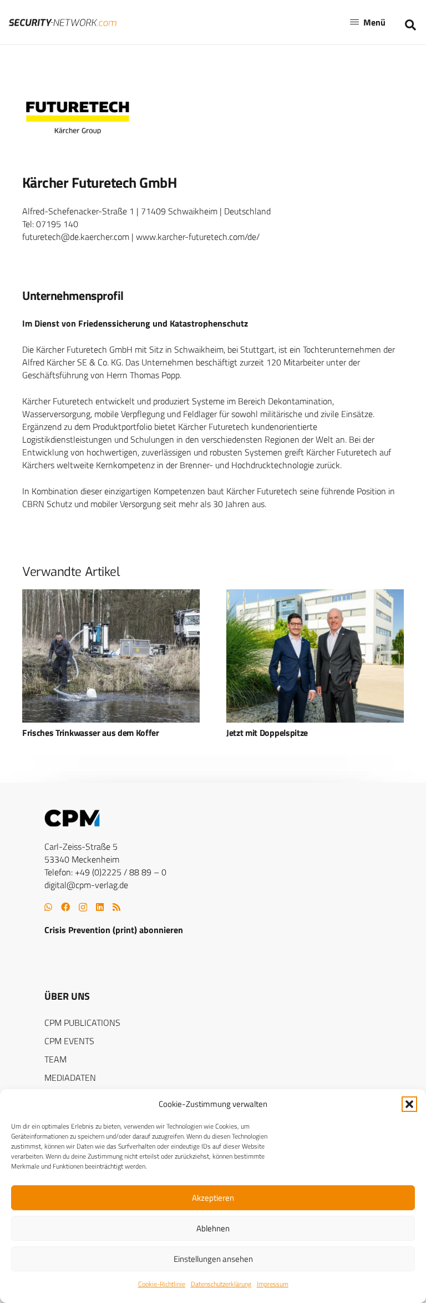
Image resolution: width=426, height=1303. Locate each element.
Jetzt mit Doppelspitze (267, 732)
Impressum (272, 1284)
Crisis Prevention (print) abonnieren (113, 929)
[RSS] (116, 907)
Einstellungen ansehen (213, 1258)
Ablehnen (213, 1228)
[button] (409, 1104)
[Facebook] (65, 907)
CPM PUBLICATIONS (82, 1022)
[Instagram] (83, 908)
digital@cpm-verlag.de (86, 884)
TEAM (55, 1059)
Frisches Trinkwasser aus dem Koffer (90, 732)
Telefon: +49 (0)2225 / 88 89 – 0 (105, 872)
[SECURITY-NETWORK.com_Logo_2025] (62, 22)
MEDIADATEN (70, 1077)
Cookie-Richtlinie (161, 1284)
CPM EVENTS (69, 1041)
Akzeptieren (213, 1197)
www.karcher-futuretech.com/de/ (198, 236)
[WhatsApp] (48, 907)
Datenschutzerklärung (221, 1284)
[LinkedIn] (100, 907)
